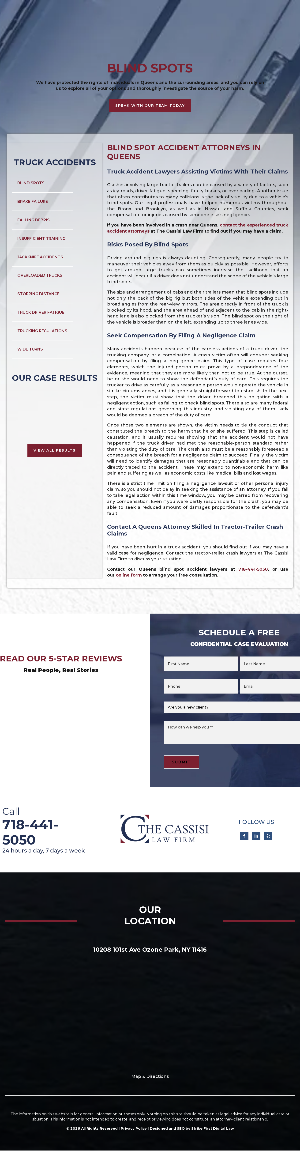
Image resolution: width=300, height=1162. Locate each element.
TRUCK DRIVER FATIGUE (40, 312)
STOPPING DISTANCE (38, 294)
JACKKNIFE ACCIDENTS (40, 257)
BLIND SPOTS (31, 183)
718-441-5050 (253, 569)
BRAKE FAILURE (32, 201)
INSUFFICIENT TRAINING (41, 238)
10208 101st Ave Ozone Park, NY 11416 (150, 949)
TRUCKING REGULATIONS (42, 331)
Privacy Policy (134, 1128)
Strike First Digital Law (212, 1128)
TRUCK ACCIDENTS (55, 162)
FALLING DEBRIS (33, 220)
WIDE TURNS (30, 349)
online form (129, 575)
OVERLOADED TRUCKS (39, 275)
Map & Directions (150, 1076)
